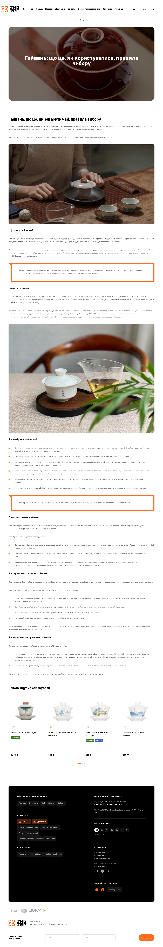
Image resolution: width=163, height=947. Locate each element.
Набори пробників (54, 854)
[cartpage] (152, 9)
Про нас (119, 9)
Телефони (134, 9)
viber (108, 871)
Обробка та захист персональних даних (37, 839)
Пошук (24, 9)
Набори (61, 803)
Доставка (60, 9)
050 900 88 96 (100, 867)
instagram (102, 889)
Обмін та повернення (89, 9)
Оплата (71, 9)
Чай (43, 803)
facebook (96, 889)
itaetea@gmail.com (102, 858)
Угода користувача (49, 827)
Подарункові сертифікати (30, 854)
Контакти (107, 9)
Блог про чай (114, 890)
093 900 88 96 (100, 853)
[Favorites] (13, 726)
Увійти (143, 9)
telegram (96, 871)
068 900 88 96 (100, 856)
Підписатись (146, 938)
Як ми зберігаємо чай (28, 833)
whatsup (102, 871)
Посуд (51, 803)
